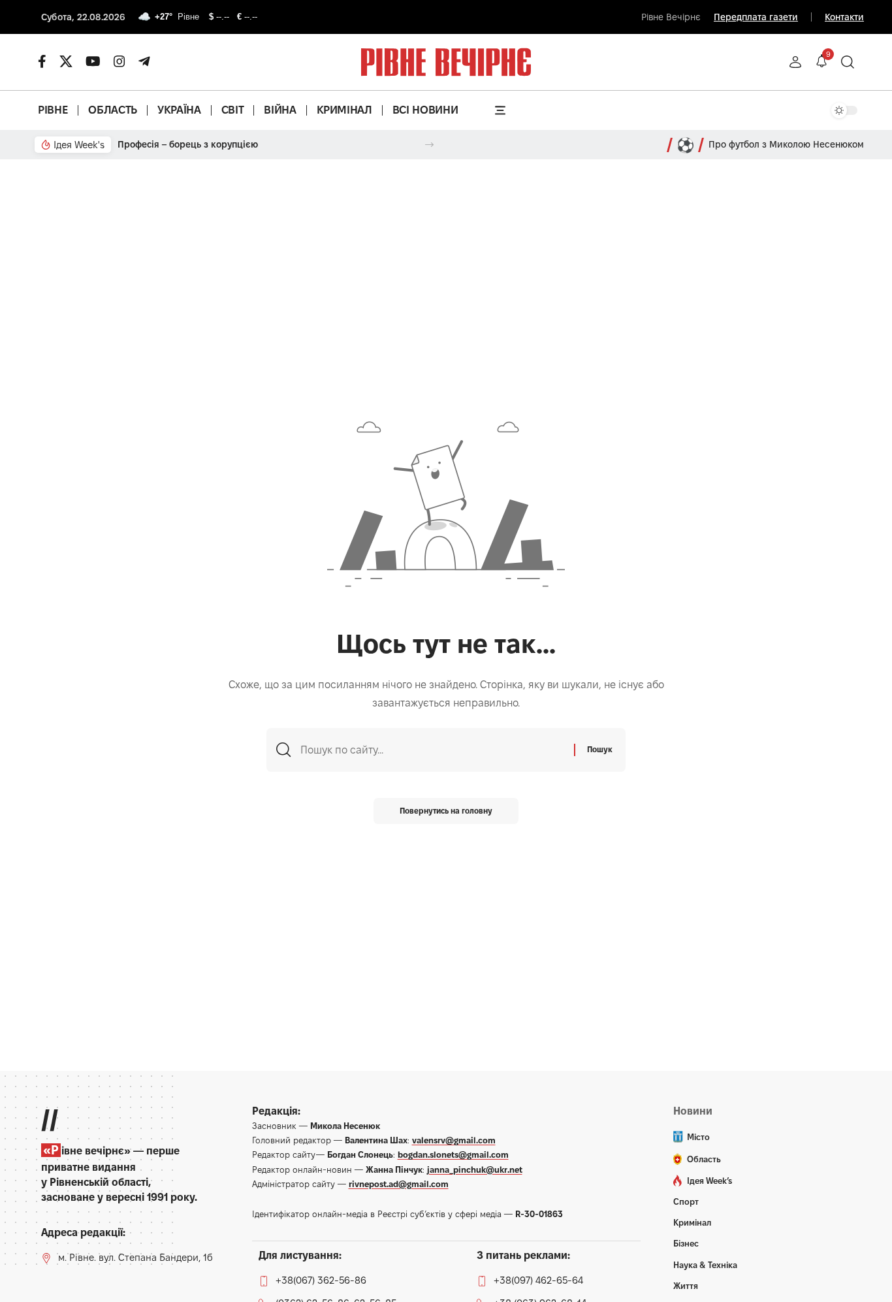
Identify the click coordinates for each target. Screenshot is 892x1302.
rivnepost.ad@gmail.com (399, 1183)
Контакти (844, 17)
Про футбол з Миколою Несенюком (786, 144)
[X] (66, 61)
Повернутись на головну (446, 810)
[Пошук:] (432, 750)
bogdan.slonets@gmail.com (453, 1154)
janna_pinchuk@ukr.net (474, 1169)
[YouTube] (93, 61)
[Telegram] (144, 61)
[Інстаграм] (119, 61)
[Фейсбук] (42, 61)
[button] (795, 62)
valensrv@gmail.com (454, 1140)
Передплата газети (756, 17)
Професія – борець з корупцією (188, 144)
